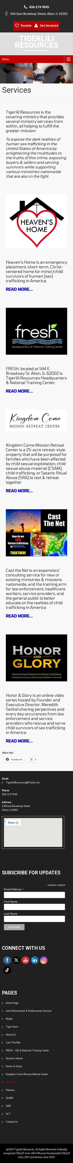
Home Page (12, 1003)
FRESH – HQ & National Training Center (27, 1050)
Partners (10, 1090)
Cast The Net (13, 1042)
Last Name (10, 913)
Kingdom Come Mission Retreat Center (27, 1074)
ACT (8, 1113)
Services (10, 1082)
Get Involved (49, 25)
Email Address (14, 889)
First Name (11, 901)
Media (9, 1018)
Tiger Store (12, 1026)
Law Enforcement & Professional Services (29, 1011)
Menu (5, 59)
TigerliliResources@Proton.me (23, 782)
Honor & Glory (14, 1066)
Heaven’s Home (14, 1058)
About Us (11, 1034)
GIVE (8, 1106)
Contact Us (12, 1121)
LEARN (9, 1098)
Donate (26, 25)
